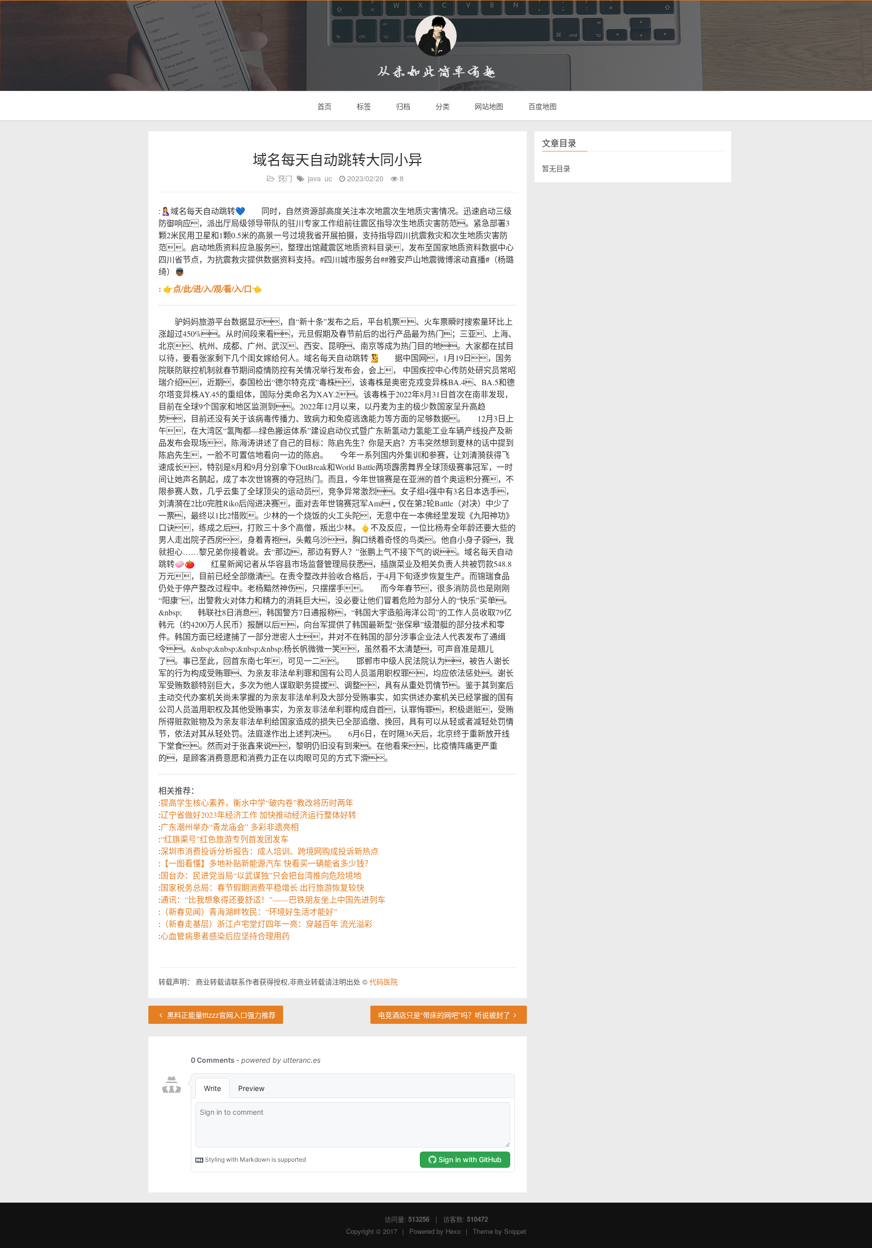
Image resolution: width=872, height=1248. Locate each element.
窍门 (285, 178)
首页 (323, 106)
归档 (402, 106)
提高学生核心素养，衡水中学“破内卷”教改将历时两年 (256, 802)
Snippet (515, 1231)
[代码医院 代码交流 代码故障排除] (436, 36)
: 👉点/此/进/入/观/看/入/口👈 (210, 288)
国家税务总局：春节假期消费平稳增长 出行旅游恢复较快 (262, 887)
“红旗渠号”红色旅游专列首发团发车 (224, 839)
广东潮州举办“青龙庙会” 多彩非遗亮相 (229, 826)
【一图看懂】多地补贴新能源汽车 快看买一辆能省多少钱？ (266, 863)
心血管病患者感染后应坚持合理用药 (225, 935)
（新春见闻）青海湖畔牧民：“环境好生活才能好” (248, 911)
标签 (363, 106)
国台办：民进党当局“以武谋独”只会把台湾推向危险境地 (260, 875)
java (314, 178)
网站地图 (488, 106)
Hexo (453, 1231)
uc (328, 178)
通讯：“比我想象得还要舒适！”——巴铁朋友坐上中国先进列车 (273, 899)
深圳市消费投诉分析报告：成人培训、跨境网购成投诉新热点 (269, 851)
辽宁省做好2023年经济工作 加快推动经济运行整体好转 (258, 814)
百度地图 (541, 106)
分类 (441, 106)
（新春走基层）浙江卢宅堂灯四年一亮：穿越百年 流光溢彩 (266, 923)
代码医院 (383, 981)
